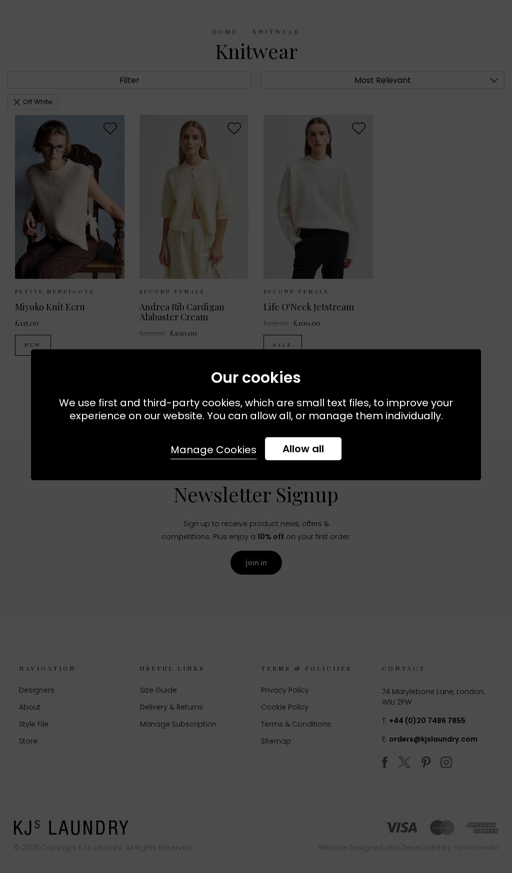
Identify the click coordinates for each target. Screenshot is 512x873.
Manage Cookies (213, 450)
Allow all (303, 449)
